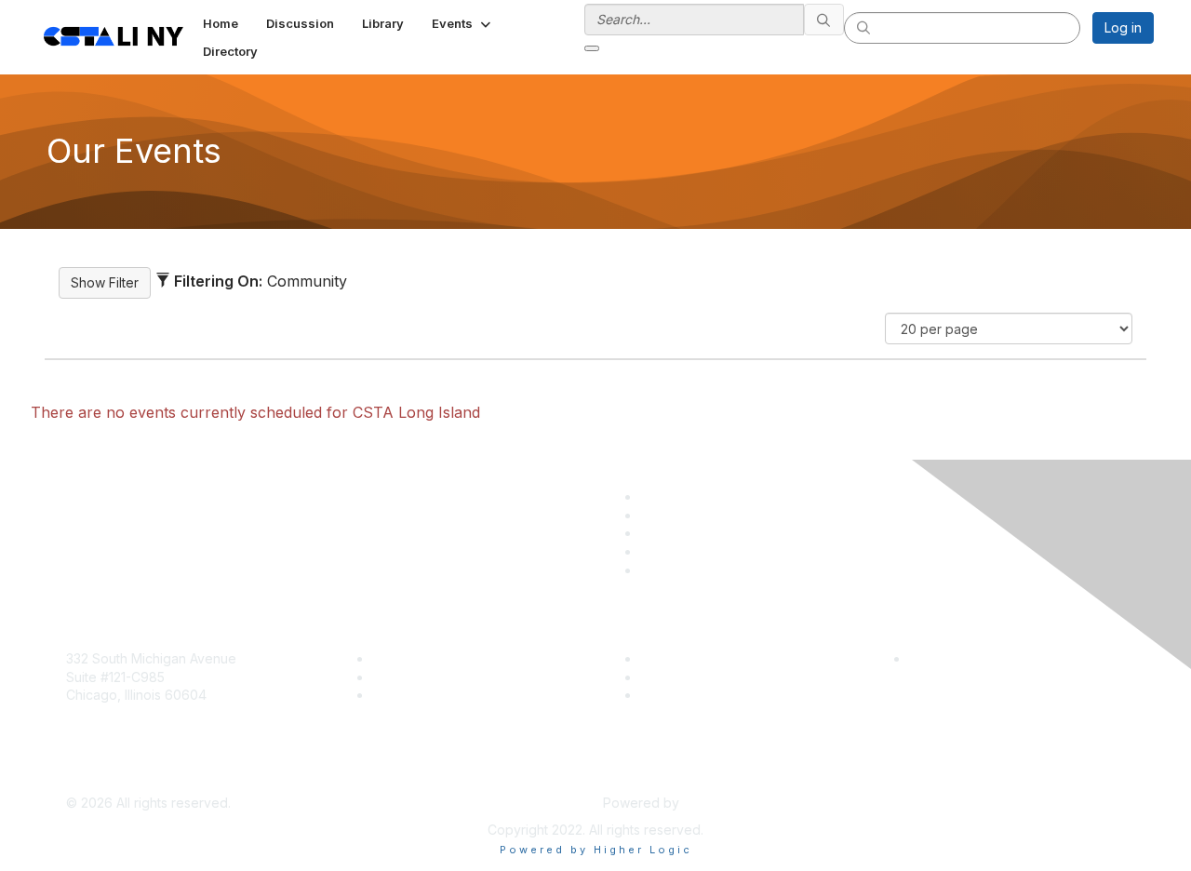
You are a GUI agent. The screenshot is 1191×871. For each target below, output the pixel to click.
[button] (463, 23)
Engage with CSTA (429, 695)
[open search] (591, 48)
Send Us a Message (128, 775)
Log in (1123, 27)
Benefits (397, 677)
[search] (824, 19)
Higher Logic (722, 803)
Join (385, 658)
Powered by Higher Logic (596, 849)
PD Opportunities (692, 677)
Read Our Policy (959, 658)
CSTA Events (679, 658)
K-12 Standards (685, 695)
